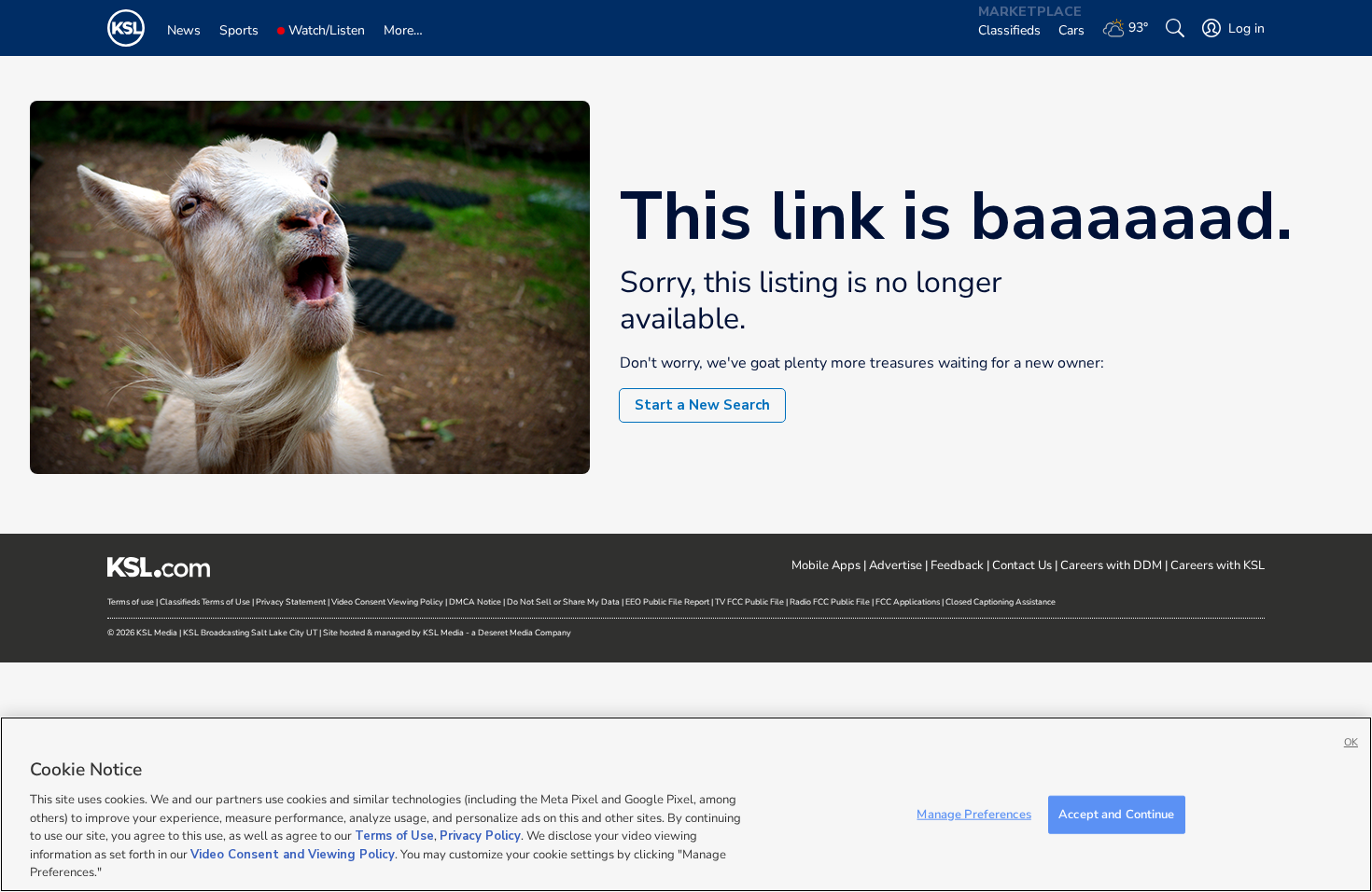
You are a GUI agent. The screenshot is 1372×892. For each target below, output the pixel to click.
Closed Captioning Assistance (1000, 601)
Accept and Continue (1116, 813)
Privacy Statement (291, 601)
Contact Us (1022, 565)
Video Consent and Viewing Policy (292, 854)
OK (1351, 742)
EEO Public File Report (667, 601)
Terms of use (130, 601)
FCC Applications (907, 601)
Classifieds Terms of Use (205, 601)
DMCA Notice (475, 601)
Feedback (957, 565)
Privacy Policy (480, 836)
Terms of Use (394, 836)
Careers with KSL (1217, 565)
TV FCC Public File (749, 601)
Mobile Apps (826, 565)
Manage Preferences (973, 813)
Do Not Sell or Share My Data (563, 601)
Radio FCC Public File (830, 601)
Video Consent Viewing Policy (387, 601)
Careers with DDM (1111, 565)
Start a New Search (702, 405)
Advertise (895, 565)
